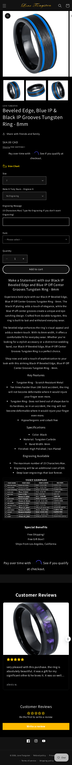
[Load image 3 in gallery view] (58, 90)
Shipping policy (46, 760)
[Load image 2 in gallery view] (36, 90)
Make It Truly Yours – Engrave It (18, 189)
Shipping (6, 147)
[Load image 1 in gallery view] (13, 90)
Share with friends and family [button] (23, 133)
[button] (4, 6)
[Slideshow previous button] (4, 639)
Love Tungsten (23, 755)
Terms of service (28, 760)
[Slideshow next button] (68, 639)
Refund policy (39, 755)
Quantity (7, 250)
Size (5, 173)
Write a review (36, 726)
